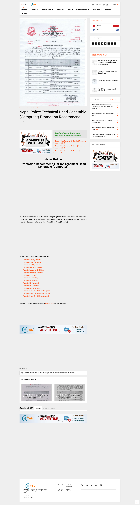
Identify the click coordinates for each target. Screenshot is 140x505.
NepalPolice (37, 108)
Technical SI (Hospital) (30, 280)
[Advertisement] (53, 195)
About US (60, 485)
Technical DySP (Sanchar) (31, 265)
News (70, 9)
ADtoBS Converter (69, 485)
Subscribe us (49, 303)
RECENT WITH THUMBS (101, 55)
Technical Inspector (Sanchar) (33, 267)
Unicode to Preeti (69, 490)
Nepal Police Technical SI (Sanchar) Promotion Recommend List (35, 396)
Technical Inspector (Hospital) (33, 273)
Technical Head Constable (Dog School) (36, 293)
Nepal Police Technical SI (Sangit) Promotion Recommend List (68, 396)
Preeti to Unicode (60, 490)
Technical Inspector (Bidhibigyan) (34, 270)
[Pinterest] (104, 4)
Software (24, 13)
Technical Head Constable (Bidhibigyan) (36, 291)
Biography (108, 9)
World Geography (81, 9)
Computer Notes (46, 9)
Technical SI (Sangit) (30, 275)
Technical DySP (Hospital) (32, 262)
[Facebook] (93, 4)
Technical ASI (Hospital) (31, 286)
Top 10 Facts (60, 9)
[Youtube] (97, 4)
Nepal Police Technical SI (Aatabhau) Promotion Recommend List (66, 152)
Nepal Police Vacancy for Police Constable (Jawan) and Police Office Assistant (107, 62)
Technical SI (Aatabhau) (31, 283)
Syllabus (33, 9)
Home (25, 9)
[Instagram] (100, 4)
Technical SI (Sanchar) (30, 278)
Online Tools (96, 9)
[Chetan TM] (34, 5)
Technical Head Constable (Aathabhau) (36, 296)
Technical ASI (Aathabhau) (31, 288)
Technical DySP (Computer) (32, 260)
